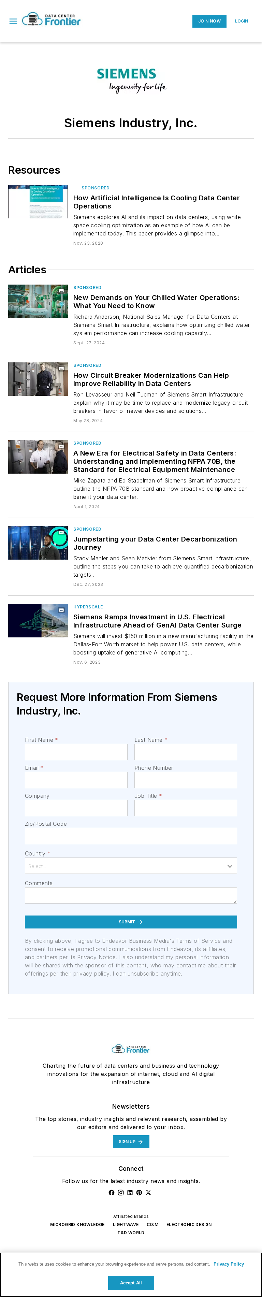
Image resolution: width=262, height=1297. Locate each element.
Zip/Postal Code (46, 823)
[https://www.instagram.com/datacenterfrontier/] (120, 1192)
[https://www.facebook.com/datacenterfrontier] (111, 1192)
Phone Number (153, 767)
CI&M (152, 1224)
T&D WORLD (131, 1232)
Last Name (151, 739)
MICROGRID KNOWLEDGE (77, 1224)
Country (37, 853)
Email (34, 767)
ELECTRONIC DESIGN (189, 1224)
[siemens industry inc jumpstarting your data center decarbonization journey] (38, 542)
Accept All (131, 1282)
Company (37, 795)
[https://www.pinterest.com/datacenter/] (139, 1192)
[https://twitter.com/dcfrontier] (148, 1192)
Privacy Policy (229, 1264)
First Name (41, 739)
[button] (13, 21)
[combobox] (131, 866)
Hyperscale (88, 606)
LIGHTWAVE (126, 1224)
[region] (131, 1274)
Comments (39, 883)
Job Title (148, 795)
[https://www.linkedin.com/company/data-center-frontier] (130, 1192)
